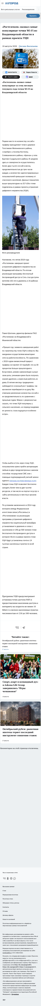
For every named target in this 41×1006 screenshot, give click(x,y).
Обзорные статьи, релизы (11, 903)
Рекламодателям (28, 9)
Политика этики (8, 899)
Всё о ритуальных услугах (10, 9)
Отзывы (5, 911)
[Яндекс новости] (30, 72)
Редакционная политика (10, 895)
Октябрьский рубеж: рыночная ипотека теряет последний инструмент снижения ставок (19, 644)
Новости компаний (9, 919)
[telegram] (24, 627)
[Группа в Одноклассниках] (7, 878)
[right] (38, 10)
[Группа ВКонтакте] (11, 72)
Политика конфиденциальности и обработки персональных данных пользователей (17, 924)
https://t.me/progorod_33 (27, 967)
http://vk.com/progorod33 (22, 965)
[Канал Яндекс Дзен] (11, 77)
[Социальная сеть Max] (30, 77)
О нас (4, 890)
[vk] (17, 627)
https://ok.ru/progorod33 (11, 967)
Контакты (6, 907)
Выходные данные (8, 886)
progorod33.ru (7, 953)
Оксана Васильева (28, 46)
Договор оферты (8, 915)
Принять (33, 16)
